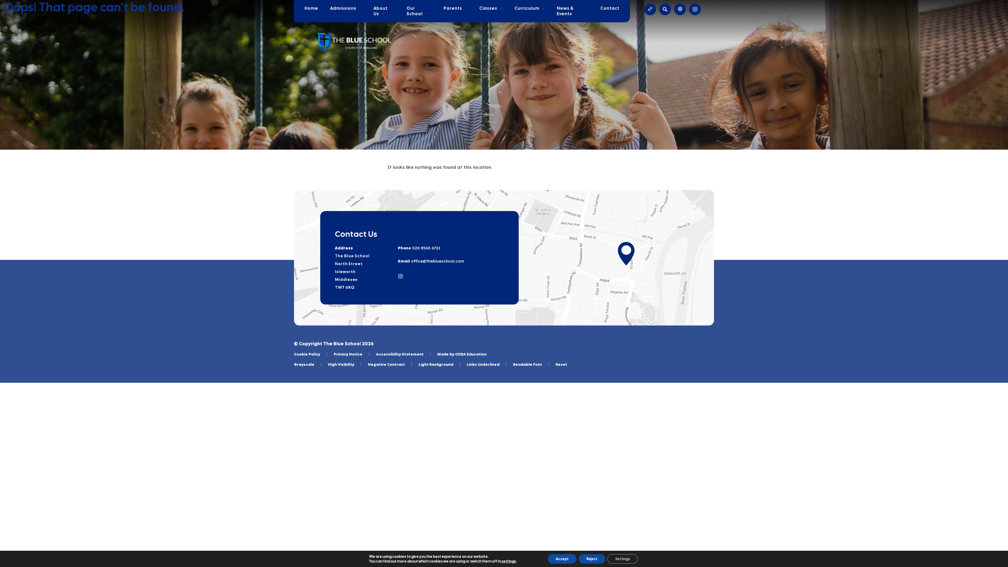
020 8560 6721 (425, 247)
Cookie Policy (311, 354)
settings (508, 561)
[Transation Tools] (680, 9)
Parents (455, 8)
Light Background (440, 364)
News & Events (567, 11)
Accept (562, 558)
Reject (591, 558)
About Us (381, 11)
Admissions (345, 8)
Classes (490, 8)
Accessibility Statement (403, 354)
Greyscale (308, 364)
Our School (417, 11)
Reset (561, 364)
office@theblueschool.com (437, 261)
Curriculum (529, 8)
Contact (610, 8)
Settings (622, 558)
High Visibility (345, 364)
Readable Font (531, 364)
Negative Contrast (390, 364)
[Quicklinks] (650, 9)
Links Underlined (487, 364)
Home (311, 8)
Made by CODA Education (462, 354)
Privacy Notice (352, 354)
